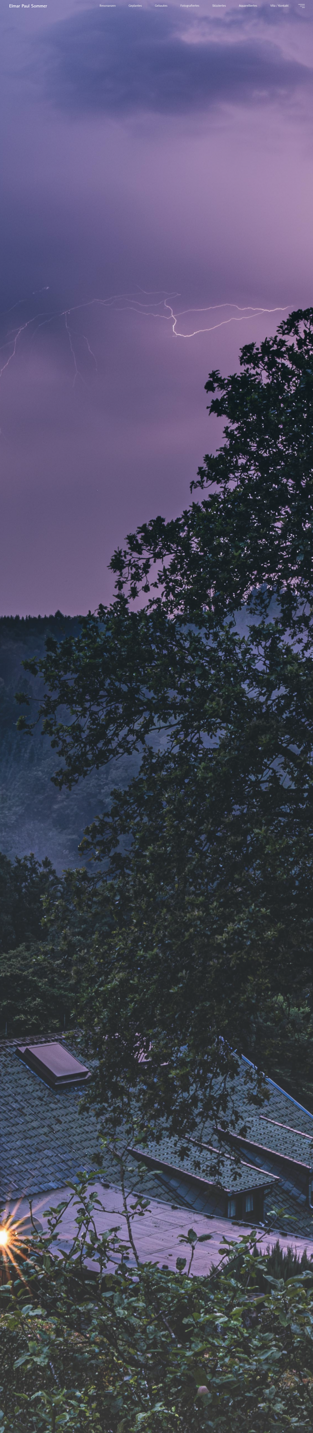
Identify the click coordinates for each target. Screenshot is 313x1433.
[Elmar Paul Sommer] (28, 6)
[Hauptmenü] (301, 6)
